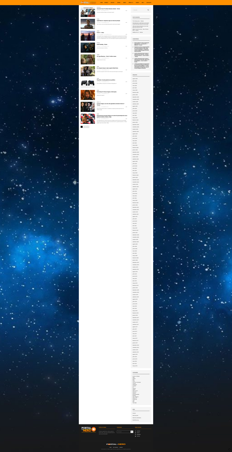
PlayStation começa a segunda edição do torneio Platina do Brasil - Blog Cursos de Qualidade (141, 48)
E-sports (134, 385)
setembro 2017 (136, 324)
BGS (133, 379)
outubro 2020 (135, 239)
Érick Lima (98, 10)
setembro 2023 (136, 159)
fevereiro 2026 (135, 92)
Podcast (112, 2)
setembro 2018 (136, 296)
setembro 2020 (136, 241)
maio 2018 (135, 306)
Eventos (134, 388)
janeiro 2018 (135, 315)
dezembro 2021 (136, 207)
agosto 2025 (135, 106)
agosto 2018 (135, 299)
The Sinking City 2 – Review (138, 21)
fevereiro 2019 (135, 285)
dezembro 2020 (136, 234)
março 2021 (135, 228)
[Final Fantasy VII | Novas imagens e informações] (88, 95)
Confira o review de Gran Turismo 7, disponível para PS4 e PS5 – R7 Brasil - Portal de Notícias (141, 54)
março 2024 (135, 145)
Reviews (106, 2)
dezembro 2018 (136, 290)
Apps (134, 377)
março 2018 (135, 310)
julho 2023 (135, 163)
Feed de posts (135, 415)
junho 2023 (135, 166)
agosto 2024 (135, 133)
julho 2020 (135, 246)
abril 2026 (135, 87)
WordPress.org (136, 420)
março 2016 (135, 365)
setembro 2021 (136, 214)
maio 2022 (135, 195)
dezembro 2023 (136, 152)
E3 (133, 387)
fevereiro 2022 (135, 202)
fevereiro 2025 (135, 120)
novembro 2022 (136, 182)
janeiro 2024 (135, 149)
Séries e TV (131, 2)
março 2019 (135, 283)
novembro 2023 (136, 154)
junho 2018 (135, 303)
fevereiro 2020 (135, 257)
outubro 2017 (135, 322)
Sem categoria (135, 396)
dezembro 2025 (136, 97)
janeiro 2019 (135, 287)
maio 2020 (135, 251)
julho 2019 (135, 273)
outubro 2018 (135, 294)
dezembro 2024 (136, 124)
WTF (133, 401)
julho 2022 (135, 191)
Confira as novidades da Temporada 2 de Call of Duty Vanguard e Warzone (141, 67)
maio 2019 (135, 278)
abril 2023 (135, 170)
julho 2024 (135, 136)
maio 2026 (135, 85)
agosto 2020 (135, 244)
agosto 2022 (135, 188)
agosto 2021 (135, 216)
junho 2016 (135, 358)
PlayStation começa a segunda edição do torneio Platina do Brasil (141, 50)
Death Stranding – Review (102, 44)
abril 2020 (135, 253)
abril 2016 (135, 363)
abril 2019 (135, 280)
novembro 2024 (136, 126)
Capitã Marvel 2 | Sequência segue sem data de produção (108, 20)
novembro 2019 (136, 264)
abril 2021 (135, 225)
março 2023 (135, 172)
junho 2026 (135, 83)
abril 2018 (135, 308)
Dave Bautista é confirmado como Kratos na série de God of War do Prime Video (141, 23)
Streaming (135, 399)
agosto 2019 (135, 271)
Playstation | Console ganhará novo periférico (106, 80)
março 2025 (135, 117)
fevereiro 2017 (135, 340)
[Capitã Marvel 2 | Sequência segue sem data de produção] (88, 24)
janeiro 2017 (135, 342)
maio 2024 (135, 140)
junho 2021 (135, 221)
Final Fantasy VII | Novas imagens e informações (106, 91)
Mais (143, 2)
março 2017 (135, 338)
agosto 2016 (135, 354)
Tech (133, 400)
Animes (137, 2)
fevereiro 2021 (135, 230)
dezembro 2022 (136, 179)
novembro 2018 (136, 292)
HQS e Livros (135, 390)
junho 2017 (135, 331)
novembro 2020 (136, 237)
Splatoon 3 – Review (138, 45)
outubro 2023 (135, 156)
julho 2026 (135, 81)
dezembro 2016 (136, 345)
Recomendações (136, 394)
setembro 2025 (136, 103)
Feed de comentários (137, 417)
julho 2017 (135, 329)
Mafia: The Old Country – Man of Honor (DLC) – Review (140, 30)
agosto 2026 (135, 78)
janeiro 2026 (135, 94)
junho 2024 (135, 138)
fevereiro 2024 (135, 147)
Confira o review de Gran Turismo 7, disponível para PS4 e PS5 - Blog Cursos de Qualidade (141, 59)
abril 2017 (135, 336)
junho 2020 (135, 248)
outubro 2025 (135, 101)
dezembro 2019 (136, 262)
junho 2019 (135, 276)
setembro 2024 (136, 131)
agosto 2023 (135, 161)
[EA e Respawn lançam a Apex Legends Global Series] (88, 71)
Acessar (134, 413)
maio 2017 (135, 333)
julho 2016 (135, 356)
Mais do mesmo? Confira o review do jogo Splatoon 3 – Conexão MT (141, 43)
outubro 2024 (135, 129)
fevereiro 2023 (135, 175)
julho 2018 (135, 301)
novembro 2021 (136, 209)
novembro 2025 (136, 99)
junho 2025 (135, 110)
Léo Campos (99, 22)
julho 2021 (135, 218)
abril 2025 (135, 115)
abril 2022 (135, 198)
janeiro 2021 (135, 232)
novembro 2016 (136, 347)
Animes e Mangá (136, 376)
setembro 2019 (136, 269)
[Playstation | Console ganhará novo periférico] (88, 83)
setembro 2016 (136, 352)
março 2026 (135, 90)
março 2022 (135, 200)
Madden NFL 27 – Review (138, 32)
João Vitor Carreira (100, 34)
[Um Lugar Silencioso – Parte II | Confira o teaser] (88, 59)
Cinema (118, 2)
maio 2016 (135, 361)
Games (124, 2)
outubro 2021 (135, 211)
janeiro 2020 (135, 260)
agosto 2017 (135, 326)
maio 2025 (135, 113)
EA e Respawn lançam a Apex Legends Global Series (107, 68)
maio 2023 (135, 168)
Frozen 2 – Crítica (100, 32)
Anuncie (148, 2)
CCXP (134, 381)
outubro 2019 (135, 267)
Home (101, 2)
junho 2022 (135, 193)
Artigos (134, 378)
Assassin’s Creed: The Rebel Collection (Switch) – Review (108, 8)
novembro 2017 (136, 319)
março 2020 (135, 255)
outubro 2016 (135, 349)
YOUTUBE (134, 402)
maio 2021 (135, 223)
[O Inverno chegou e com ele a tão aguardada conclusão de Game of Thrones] (88, 107)
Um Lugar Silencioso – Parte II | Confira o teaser (106, 56)
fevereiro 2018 (135, 313)
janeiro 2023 (135, 177)
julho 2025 (135, 108)
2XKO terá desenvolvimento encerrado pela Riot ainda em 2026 (140, 27)
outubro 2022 (135, 184)
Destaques (99, 7)
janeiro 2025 (135, 122)
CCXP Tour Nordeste (137, 382)
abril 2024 (135, 143)
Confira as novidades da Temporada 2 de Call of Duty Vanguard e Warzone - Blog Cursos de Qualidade (141, 65)
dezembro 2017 (136, 317)
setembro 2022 (136, 186)
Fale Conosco (115, 447)
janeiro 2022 (135, 205)
